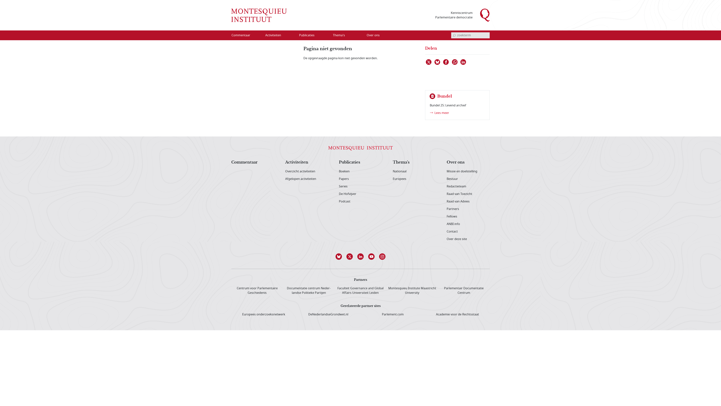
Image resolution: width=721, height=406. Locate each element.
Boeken (344, 171)
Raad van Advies (458, 201)
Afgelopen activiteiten (300, 179)
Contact (452, 231)
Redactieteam (456, 186)
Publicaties (349, 162)
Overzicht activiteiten (300, 171)
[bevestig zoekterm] (454, 35)
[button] (338, 256)
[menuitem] (243, 35)
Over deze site (457, 239)
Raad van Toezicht (459, 194)
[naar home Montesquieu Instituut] (259, 15)
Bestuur (452, 179)
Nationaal (400, 171)
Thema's (401, 162)
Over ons (456, 162)
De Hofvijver (347, 194)
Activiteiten (296, 162)
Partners (453, 209)
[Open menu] (291, 35)
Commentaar (244, 162)
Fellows (452, 216)
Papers (344, 179)
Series (343, 186)
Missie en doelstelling (462, 171)
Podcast (344, 201)
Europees (399, 179)
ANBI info (453, 224)
